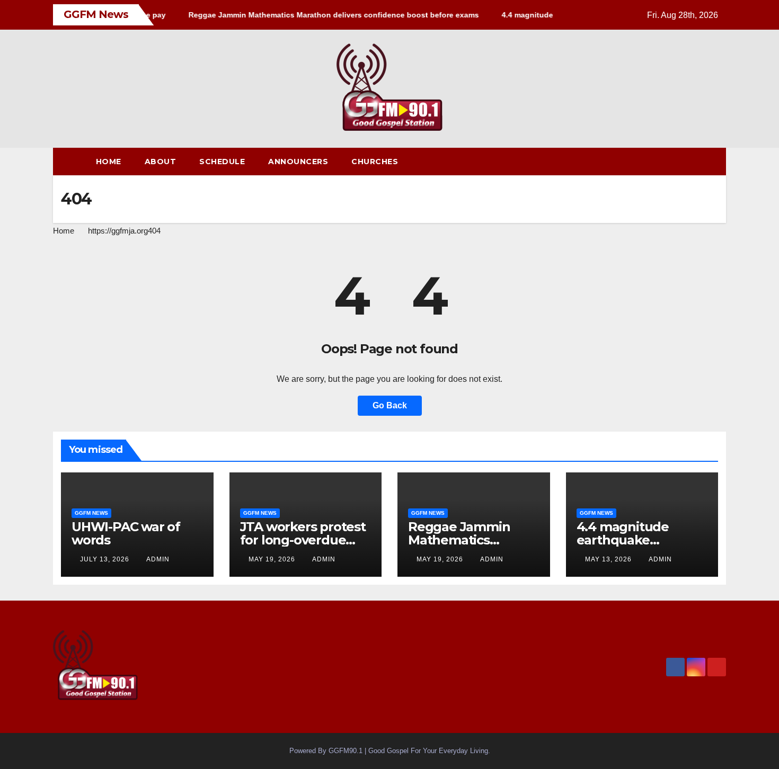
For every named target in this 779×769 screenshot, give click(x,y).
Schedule (222, 161)
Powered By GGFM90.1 (327, 751)
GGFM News (91, 513)
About (160, 161)
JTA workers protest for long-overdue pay (303, 540)
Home (108, 161)
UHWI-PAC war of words (126, 533)
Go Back (390, 405)
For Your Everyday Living (449, 751)
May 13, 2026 (609, 559)
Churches (374, 161)
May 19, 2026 (273, 559)
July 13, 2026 (105, 559)
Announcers (298, 161)
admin (158, 559)
